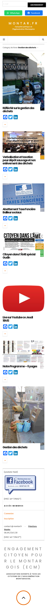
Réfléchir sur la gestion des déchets (18, 109)
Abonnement (36, 5)
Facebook (35, 13)
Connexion (9, 513)
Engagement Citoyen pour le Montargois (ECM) (23, 558)
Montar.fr (23, 23)
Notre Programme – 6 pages (20, 366)
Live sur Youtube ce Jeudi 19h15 (18, 319)
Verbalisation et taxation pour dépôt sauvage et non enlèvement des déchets (19, 160)
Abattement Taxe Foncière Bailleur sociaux (19, 210)
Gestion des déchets (15, 447)
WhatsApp (15, 13)
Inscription (9, 518)
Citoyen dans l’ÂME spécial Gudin (19, 256)
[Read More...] (5, 124)
